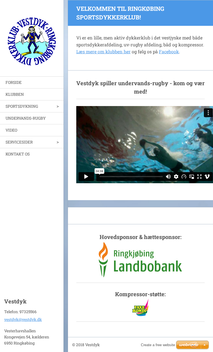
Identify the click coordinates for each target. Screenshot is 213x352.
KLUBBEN (15, 94)
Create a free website (158, 345)
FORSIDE (14, 82)
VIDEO (11, 130)
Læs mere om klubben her (103, 51)
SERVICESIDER (19, 142)
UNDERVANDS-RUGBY (26, 118)
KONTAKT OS (18, 154)
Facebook (169, 51)
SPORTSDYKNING (22, 106)
